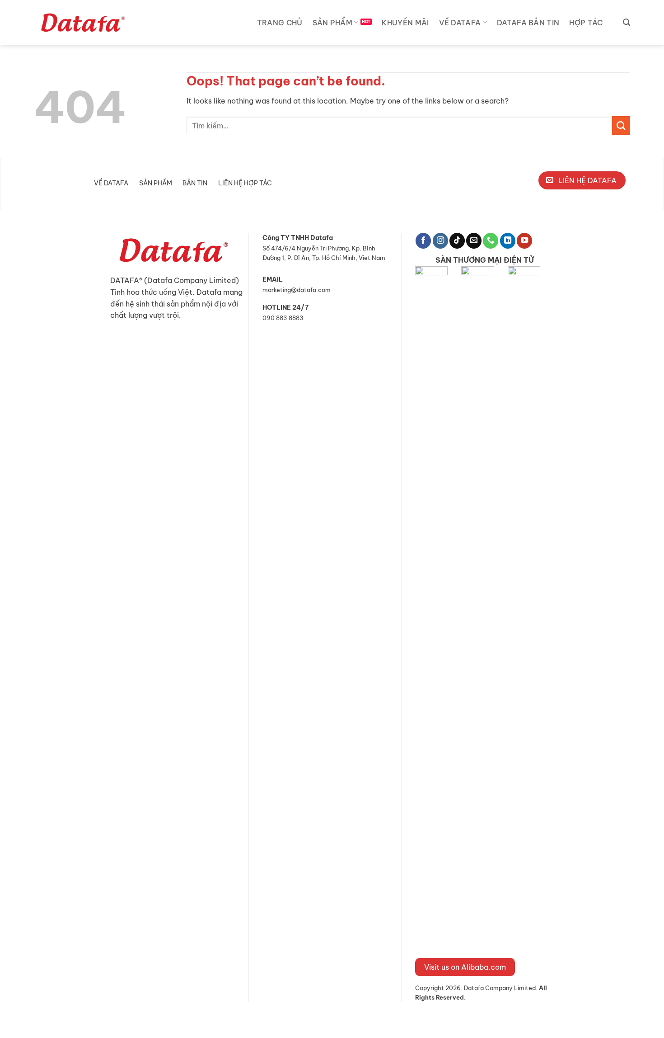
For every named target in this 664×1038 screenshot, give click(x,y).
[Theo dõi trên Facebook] (423, 241)
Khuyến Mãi (405, 22)
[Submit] (621, 125)
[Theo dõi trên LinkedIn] (507, 241)
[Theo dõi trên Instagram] (440, 241)
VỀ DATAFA (460, 22)
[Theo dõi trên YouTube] (524, 241)
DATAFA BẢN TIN (528, 22)
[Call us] (490, 241)
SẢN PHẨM (333, 22)
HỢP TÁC (586, 22)
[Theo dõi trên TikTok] (457, 241)
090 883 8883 (283, 317)
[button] (626, 22)
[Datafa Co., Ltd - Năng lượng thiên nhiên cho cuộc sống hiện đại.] (85, 22)
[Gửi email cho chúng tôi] (474, 241)
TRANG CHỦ (280, 22)
